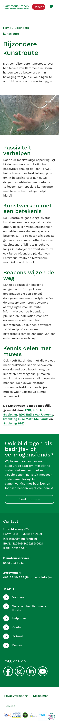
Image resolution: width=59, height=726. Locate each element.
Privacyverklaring (16, 695)
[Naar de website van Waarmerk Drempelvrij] (25, 715)
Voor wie (18, 597)
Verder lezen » (30, 499)
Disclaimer (40, 695)
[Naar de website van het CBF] (7, 714)
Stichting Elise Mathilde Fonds (25, 419)
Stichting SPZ (13, 423)
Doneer (17, 645)
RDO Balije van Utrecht (36, 414)
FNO (28, 410)
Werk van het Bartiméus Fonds (29, 608)
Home (7, 27)
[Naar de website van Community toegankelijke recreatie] (51, 716)
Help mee (19, 618)
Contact (18, 627)
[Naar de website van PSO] (42, 716)
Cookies (9, 706)
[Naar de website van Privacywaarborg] (34, 714)
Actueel (17, 636)
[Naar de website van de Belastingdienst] (16, 714)
